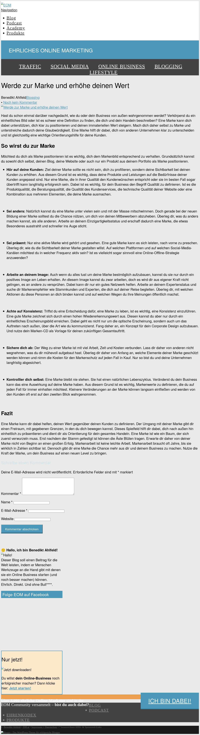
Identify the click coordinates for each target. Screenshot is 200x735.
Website (7, 518)
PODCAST (99, 710)
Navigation (9, 9)
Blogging (33, 97)
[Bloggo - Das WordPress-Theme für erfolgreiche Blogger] (30, 732)
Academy (16, 27)
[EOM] (6, 4)
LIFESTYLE (104, 72)
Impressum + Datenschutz (44, 727)
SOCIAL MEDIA (70, 66)
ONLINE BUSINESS (121, 66)
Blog (11, 17)
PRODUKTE (18, 720)
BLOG (95, 705)
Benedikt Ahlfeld (12, 727)
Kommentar (11, 493)
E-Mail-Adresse (14, 510)
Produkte (15, 32)
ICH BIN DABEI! (169, 701)
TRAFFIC (30, 66)
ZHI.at (26, 727)
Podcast (14, 22)
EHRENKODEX (21, 715)
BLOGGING (168, 66)
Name (7, 501)
